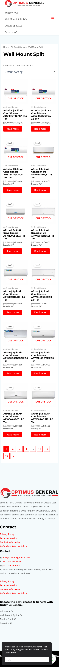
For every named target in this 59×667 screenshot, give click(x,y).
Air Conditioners (18, 47)
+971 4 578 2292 (11, 565)
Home (6, 47)
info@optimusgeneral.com (16, 557)
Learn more (10, 652)
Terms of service (8, 538)
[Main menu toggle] (53, 18)
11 (39, 448)
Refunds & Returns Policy (13, 546)
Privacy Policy (7, 534)
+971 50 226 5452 (12, 561)
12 (46, 448)
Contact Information (10, 542)
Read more (12, 128)
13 (6, 456)
